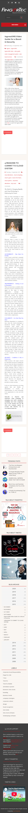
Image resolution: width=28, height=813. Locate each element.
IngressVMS (14, 48)
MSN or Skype (14, 745)
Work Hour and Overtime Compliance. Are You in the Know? (16, 485)
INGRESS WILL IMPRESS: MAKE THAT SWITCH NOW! (17, 479)
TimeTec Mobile (7, 684)
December (7, 607)
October (7, 612)
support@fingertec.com (17, 740)
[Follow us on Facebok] (8, 2)
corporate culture (8, 701)
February (7, 637)
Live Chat (12, 747)
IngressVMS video (9, 51)
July (5, 624)
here (8, 123)
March (6, 634)
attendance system (8, 686)
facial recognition (8, 707)
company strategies (8, 698)
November (7, 609)
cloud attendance (9, 175)
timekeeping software (9, 715)
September (7, 614)
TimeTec (5, 681)
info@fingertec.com (16, 742)
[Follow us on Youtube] (15, 2)
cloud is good (8, 177)
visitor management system (12, 54)
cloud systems (8, 180)
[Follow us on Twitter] (12, 2)
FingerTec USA (7, 675)
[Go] (21, 17)
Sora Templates (16, 811)
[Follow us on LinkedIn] (19, 2)
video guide (17, 51)
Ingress (8, 48)
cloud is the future (16, 177)
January (6, 639)
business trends (7, 695)
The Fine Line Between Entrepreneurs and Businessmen (15, 467)
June (5, 627)
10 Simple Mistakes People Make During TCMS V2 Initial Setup (16, 473)
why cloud (13, 183)
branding (5, 692)
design (5, 704)
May (5, 629)
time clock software (8, 713)
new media (6, 710)
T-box (4, 678)
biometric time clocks (9, 689)
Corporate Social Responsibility (12, 672)
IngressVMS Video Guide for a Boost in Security (14, 617)
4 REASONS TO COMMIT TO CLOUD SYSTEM (13, 621)
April (5, 632)
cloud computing (18, 175)
